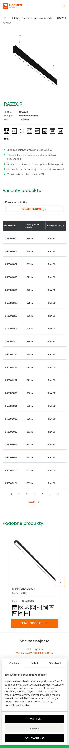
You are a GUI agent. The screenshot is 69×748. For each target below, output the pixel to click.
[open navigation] (63, 6)
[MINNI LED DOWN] (34, 560)
